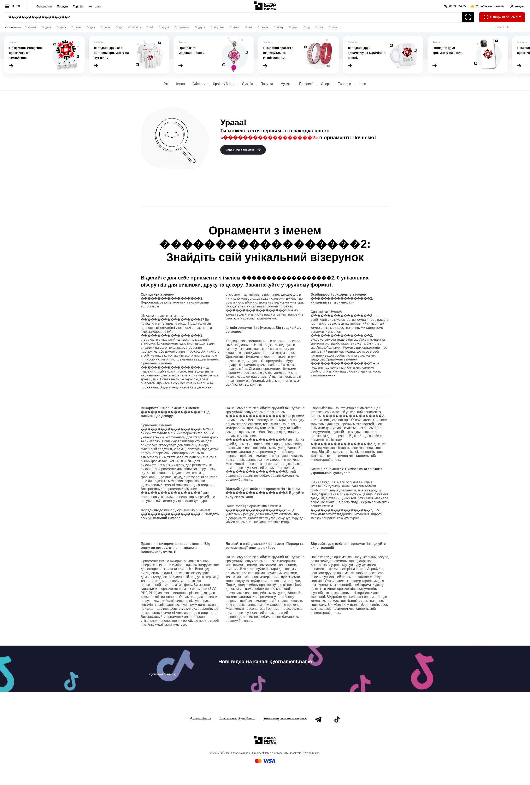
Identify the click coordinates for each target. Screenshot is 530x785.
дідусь (236, 27)
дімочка (32, 27)
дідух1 (201, 27)
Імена (180, 84)
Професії (306, 84)
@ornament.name (291, 661)
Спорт (325, 84)
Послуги (62, 6)
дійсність (136, 27)
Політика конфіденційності (237, 718)
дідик (295, 27)
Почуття (266, 84)
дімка (63, 27)
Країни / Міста (223, 84)
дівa (320, 27)
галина (264, 27)
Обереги (199, 84)
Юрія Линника (310, 753)
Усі (166, 84)
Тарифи (78, 6)
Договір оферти (200, 718)
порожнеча (183, 27)
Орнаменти (44, 6)
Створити (497, 17)
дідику (279, 27)
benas (77, 27)
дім (121, 27)
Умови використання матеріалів (285, 718)
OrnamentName (261, 753)
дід (308, 27)
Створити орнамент (240, 149)
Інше (362, 84)
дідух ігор (218, 27)
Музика (286, 84)
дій (151, 27)
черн (334, 27)
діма (92, 27)
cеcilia (106, 27)
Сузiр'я (247, 84)
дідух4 (165, 27)
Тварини (344, 84)
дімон (48, 27)
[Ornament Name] (265, 5)
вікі (250, 27)
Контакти (95, 6)
